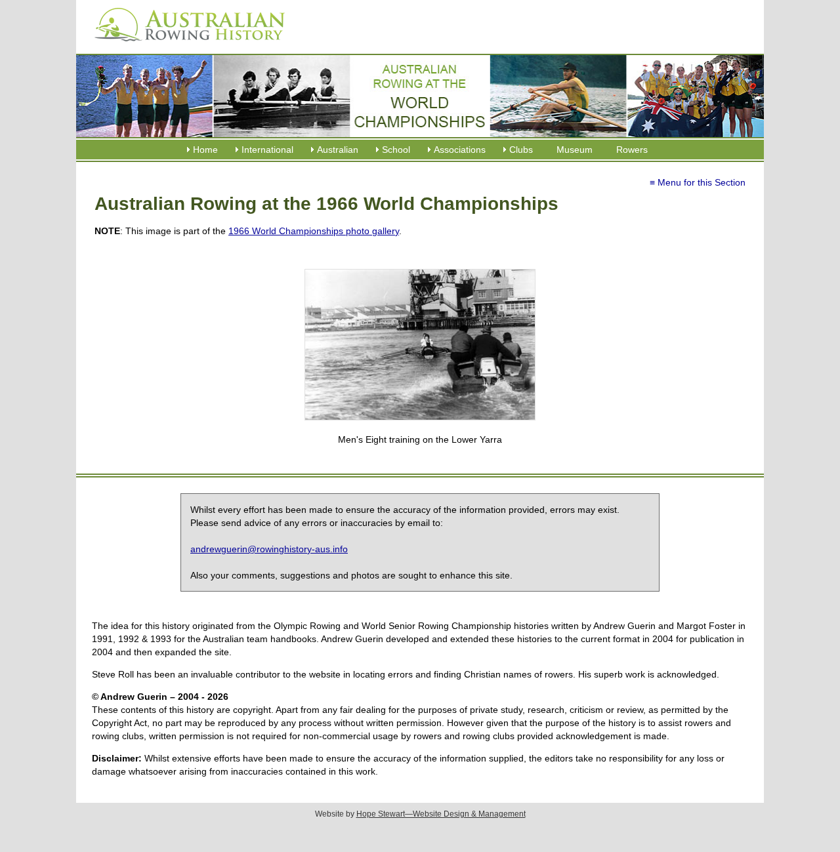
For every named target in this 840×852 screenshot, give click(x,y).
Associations (460, 149)
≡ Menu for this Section (698, 182)
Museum (574, 149)
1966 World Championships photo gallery (313, 231)
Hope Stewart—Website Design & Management (441, 814)
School (396, 149)
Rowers (632, 149)
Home (205, 149)
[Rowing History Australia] (184, 46)
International (267, 149)
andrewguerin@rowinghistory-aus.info (269, 549)
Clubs (521, 149)
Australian (337, 149)
